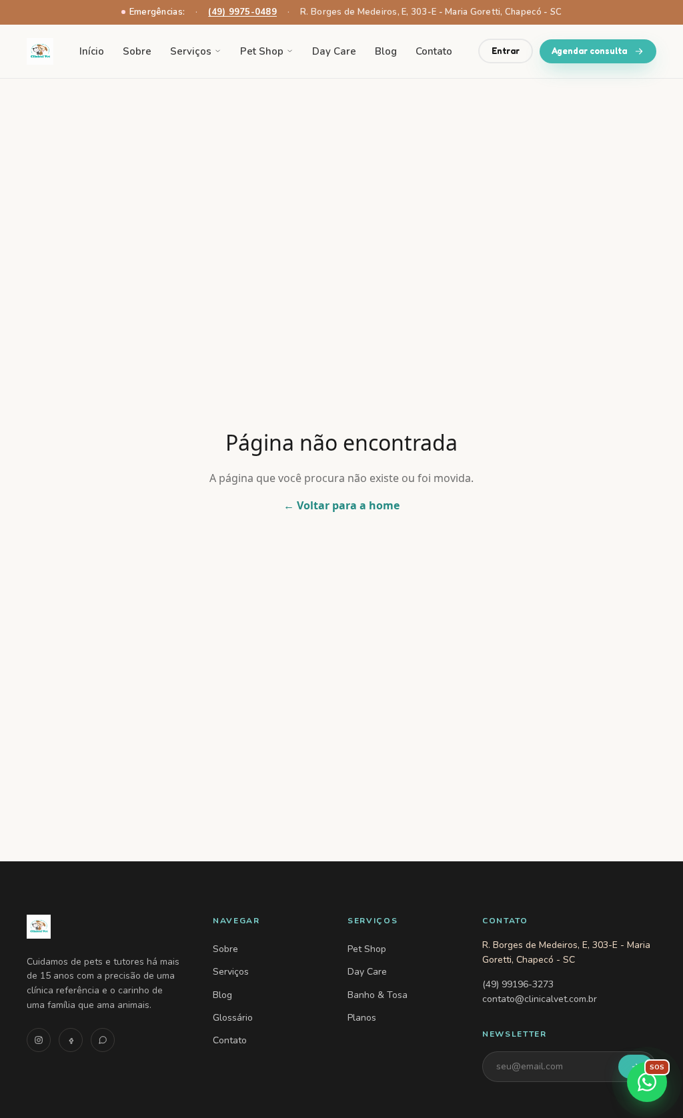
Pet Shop (261, 51)
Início (91, 51)
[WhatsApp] (103, 1040)
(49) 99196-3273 (518, 984)
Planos (362, 1017)
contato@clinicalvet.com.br (539, 999)
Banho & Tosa (378, 995)
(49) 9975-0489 (242, 12)
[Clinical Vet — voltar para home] (40, 51)
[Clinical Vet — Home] (104, 927)
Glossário (233, 1017)
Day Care (334, 51)
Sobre (137, 51)
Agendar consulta (589, 50)
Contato (434, 51)
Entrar (506, 50)
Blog (386, 51)
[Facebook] (71, 1040)
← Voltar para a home (341, 505)
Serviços (190, 51)
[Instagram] (39, 1040)
